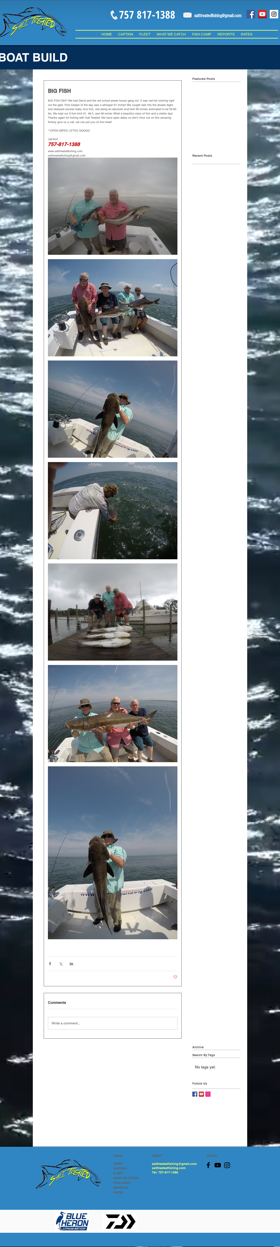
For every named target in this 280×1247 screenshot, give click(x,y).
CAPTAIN (119, 1168)
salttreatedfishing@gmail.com (174, 1164)
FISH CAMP (121, 1183)
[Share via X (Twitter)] (61, 964)
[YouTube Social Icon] (262, 14)
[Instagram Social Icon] (274, 14)
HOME (117, 1163)
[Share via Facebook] (50, 964)
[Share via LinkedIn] (71, 964)
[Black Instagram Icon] (227, 1165)
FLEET (118, 1173)
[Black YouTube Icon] (218, 1165)
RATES (118, 1192)
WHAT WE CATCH (125, 1178)
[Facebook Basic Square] (194, 1094)
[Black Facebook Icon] (208, 1165)
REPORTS (120, 1187)
